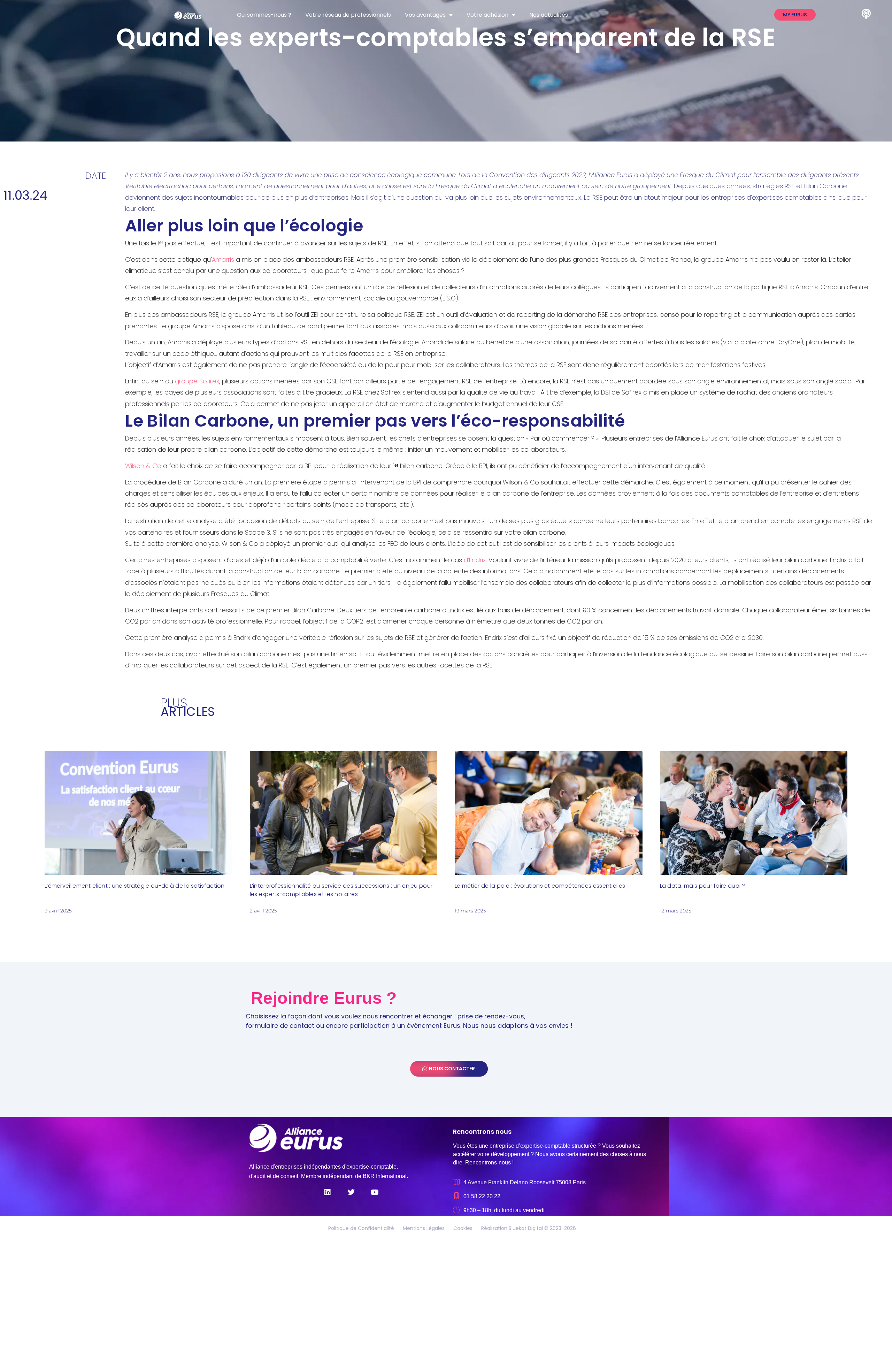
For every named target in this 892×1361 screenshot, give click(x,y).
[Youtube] (375, 1192)
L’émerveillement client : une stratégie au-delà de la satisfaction (135, 886)
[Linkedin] (327, 1192)
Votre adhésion (487, 15)
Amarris (223, 259)
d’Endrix (475, 560)
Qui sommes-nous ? (264, 15)
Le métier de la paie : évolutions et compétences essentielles (540, 886)
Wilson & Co (143, 465)
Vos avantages (425, 15)
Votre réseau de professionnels (348, 15)
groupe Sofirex (197, 381)
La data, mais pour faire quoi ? (702, 886)
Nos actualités (548, 15)
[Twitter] (351, 1192)
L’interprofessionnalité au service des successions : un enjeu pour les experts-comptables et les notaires (341, 890)
